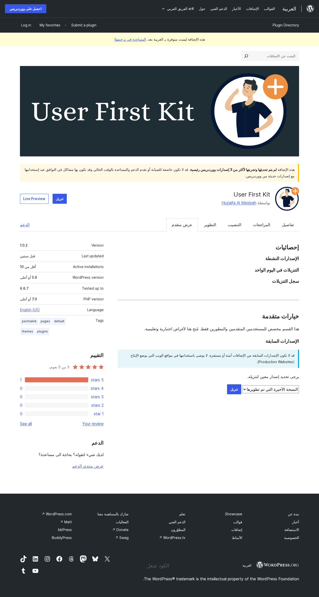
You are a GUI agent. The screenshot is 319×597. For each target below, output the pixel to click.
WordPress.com (57, 514)
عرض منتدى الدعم (88, 466)
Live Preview (34, 199)
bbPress (65, 530)
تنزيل (60, 199)
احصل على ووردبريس (26, 8)
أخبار (295, 522)
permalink (29, 321)
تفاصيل (288, 224)
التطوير (210, 224)
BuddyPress (62, 537)
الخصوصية (291, 537)
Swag (122, 537)
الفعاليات (122, 522)
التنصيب (234, 224)
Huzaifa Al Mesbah (239, 202)
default (59, 321)
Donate (120, 530)
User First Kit (252, 194)
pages (45, 321)
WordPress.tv (172, 537)
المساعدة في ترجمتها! (130, 39)
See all (26, 423)
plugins (42, 331)
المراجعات (261, 224)
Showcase (233, 514)
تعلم (182, 514)
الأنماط (237, 537)
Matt (66, 522)
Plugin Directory (286, 25)
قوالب (237, 522)
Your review (93, 423)
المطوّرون (178, 530)
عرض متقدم (182, 224)
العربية (246, 565)
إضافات (236, 530)
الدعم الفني (177, 522)
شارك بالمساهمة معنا (113, 514)
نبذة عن (293, 514)
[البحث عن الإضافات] (246, 56)
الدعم (24, 224)
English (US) (30, 310)
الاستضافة (291, 530)
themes (27, 331)
